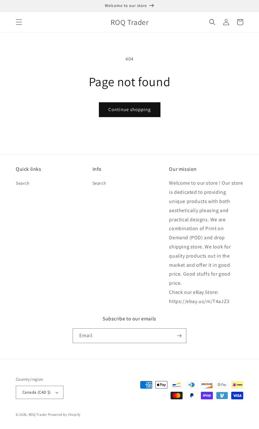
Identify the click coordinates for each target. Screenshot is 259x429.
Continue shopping (129, 109)
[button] (19, 22)
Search (23, 183)
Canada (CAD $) (36, 392)
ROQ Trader (38, 414)
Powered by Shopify (64, 414)
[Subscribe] (179, 335)
